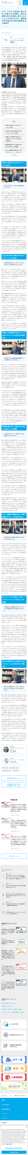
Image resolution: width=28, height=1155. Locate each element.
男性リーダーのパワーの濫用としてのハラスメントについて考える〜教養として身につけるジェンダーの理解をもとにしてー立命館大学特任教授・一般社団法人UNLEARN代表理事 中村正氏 (19, 840)
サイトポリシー (5, 1118)
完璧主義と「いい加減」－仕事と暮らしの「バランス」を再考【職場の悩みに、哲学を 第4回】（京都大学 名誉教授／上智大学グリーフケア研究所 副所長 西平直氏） (8, 955)
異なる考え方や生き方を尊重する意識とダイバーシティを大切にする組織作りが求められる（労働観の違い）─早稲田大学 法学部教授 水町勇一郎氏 (19, 808)
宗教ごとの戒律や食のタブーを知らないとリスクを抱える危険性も (14, 139)
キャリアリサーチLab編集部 (17, 41)
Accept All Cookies (14, 1152)
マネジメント (16, 770)
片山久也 (13, 761)
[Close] (26, 1127)
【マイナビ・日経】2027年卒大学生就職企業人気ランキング (16, 886)
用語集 (3, 1100)
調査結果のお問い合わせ (14, 778)
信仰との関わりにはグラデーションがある (14, 126)
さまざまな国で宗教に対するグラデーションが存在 (14, 132)
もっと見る (14, 154)
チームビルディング (6, 770)
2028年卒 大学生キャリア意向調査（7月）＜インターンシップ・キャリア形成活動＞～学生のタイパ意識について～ (15, 877)
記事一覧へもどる (14, 856)
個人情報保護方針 (6, 1109)
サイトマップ (4, 1113)
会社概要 (3, 1122)
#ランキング (13, 1003)
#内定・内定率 (5, 1003)
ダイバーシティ (5, 26)
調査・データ (8, 874)
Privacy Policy (9, 1144)
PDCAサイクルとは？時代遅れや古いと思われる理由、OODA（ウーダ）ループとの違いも (16, 895)
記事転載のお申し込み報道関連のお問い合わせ (14, 785)
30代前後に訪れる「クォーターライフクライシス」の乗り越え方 (16, 913)
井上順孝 (13, 751)
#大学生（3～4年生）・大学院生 (9, 1009)
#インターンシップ (5, 1012)
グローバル (5, 767)
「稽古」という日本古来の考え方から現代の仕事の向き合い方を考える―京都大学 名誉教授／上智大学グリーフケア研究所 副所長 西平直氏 (19, 824)
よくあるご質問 (5, 1104)
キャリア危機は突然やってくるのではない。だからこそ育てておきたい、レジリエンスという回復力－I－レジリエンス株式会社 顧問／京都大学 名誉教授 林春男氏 (8, 971)
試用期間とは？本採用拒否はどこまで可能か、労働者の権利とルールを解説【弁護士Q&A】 (8, 931)
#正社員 (22, 1012)
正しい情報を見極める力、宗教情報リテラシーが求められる (14, 152)
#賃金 (19, 1009)
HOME (5, 1095)
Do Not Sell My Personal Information (14, 1148)
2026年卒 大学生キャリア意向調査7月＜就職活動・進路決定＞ (16, 904)
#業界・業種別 (15, 1012)
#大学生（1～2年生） (6, 1006)
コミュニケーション (14, 767)
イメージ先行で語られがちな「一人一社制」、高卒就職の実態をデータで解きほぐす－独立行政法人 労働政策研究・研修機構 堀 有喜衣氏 (8, 985)
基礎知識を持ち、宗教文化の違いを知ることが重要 (14, 145)
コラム (7, 892)
